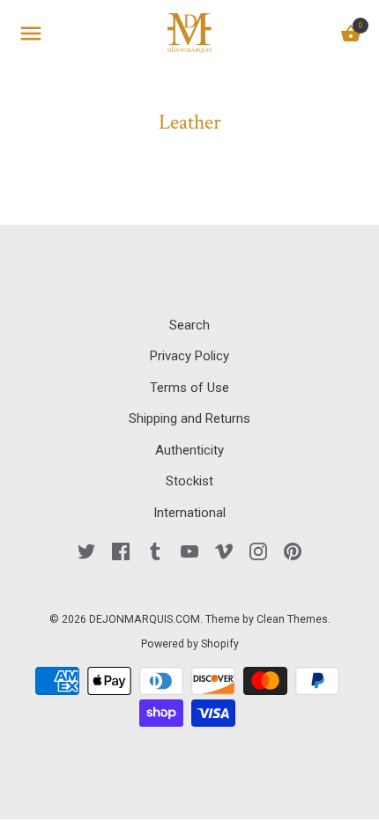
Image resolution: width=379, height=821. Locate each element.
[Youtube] (189, 550)
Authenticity (189, 450)
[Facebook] (121, 550)
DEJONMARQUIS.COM (144, 619)
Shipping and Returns (189, 418)
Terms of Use (189, 388)
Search (189, 325)
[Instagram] (258, 550)
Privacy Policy (189, 356)
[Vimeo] (224, 550)
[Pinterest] (292, 550)
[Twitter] (86, 550)
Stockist (189, 481)
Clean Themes (292, 619)
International (189, 513)
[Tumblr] (155, 550)
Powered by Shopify (190, 644)
